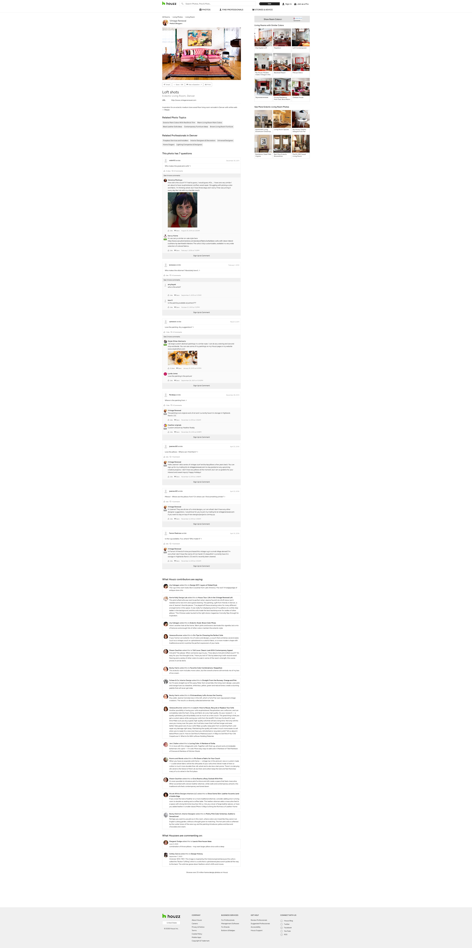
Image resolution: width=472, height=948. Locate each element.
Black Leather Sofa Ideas (172, 127)
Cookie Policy (197, 934)
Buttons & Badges (228, 930)
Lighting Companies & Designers (189, 145)
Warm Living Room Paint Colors (209, 123)
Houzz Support (256, 930)
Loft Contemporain (300, 48)
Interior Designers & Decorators (202, 141)
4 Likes (168, 171)
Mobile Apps (196, 937)
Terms (194, 930)
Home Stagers (168, 145)
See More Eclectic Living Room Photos (271, 107)
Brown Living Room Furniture (221, 127)
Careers (195, 924)
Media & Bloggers (176, 23)
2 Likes (172, 368)
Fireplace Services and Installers (175, 141)
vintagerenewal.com (197, 467)
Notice (201, 927)
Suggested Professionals (260, 924)
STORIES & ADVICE (264, 9)
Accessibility (255, 927)
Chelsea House (298, 97)
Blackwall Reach (279, 73)
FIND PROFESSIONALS (232, 9)
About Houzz (197, 920)
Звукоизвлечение (261, 97)
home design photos (212, 872)
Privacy (194, 927)
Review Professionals (259, 920)
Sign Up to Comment (201, 256)
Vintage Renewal (178, 20)
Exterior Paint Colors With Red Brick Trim (179, 123)
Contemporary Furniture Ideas (196, 127)
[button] (164, 171)
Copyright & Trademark (200, 941)
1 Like (168, 332)
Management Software (230, 924)
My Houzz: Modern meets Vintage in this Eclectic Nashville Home (262, 74)
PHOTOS (206, 9)
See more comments (172, 175)
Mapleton (277, 48)
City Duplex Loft (261, 48)
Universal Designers (225, 141)
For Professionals (228, 920)
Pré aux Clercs (298, 73)
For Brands (225, 927)
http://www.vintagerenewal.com (183, 100)
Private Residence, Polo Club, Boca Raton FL (282, 98)
